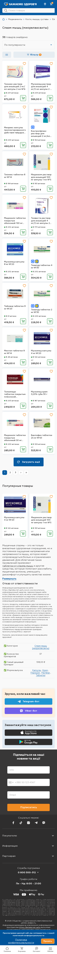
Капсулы (36, 670)
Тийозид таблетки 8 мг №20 (15, 307)
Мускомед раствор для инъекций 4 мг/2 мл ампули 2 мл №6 (42, 87)
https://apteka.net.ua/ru (29, 927)
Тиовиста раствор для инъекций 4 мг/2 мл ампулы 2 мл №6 (40, 221)
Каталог (36, 951)
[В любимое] (24, 63)
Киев (45, 4)
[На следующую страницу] (21, 472)
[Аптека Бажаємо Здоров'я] (3, 19)
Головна (7, 951)
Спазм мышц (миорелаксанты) (40, 647)
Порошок (35, 673)
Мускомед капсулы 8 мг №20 (14, 263)
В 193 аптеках (39, 184)
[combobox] (10, 782)
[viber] (43, 822)
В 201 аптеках (12, 93)
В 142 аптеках (39, 357)
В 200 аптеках (12, 140)
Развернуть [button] (9, 578)
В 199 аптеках (12, 184)
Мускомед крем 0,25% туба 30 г (39, 393)
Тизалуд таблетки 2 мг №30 (41, 310)
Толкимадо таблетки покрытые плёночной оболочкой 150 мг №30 (15, 394)
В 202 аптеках (12, 227)
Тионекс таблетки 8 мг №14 (14, 175)
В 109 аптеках (39, 444)
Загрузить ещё (31, 461)
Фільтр (35, 54)
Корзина (22, 951)
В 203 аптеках (39, 93)
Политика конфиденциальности (21, 941)
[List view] (6, 55)
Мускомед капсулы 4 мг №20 (41, 352)
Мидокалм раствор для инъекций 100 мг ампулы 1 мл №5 (41, 177)
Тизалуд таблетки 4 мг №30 (41, 266)
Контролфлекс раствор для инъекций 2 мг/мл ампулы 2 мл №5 (40, 134)
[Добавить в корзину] (23, 98)
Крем (45, 670)
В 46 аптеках (12, 357)
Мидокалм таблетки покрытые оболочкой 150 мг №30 (15, 221)
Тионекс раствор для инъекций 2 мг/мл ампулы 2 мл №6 (14, 86)
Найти (6, 10)
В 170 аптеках (39, 227)
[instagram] (28, 822)
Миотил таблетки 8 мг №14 (14, 352)
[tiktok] (21, 822)
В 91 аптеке (11, 316)
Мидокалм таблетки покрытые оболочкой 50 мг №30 (15, 438)
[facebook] (13, 822)
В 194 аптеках (39, 140)
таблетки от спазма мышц (17, 565)
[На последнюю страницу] (26, 472)
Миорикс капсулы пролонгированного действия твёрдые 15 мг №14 (15, 130)
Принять (47, 941)
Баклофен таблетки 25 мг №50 (41, 436)
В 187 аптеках (39, 401)
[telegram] (36, 822)
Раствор (46, 673)
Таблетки (40, 675)
